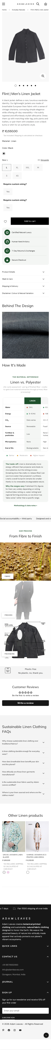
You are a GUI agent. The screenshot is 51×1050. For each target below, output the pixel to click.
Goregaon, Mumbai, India (13, 974)
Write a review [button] (25, 703)
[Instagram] (14, 1030)
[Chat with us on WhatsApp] (46, 1035)
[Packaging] (25, 639)
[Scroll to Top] (47, 1029)
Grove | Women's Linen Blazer (13, 856)
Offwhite (4, 872)
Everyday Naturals (18, 10)
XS (17, 175)
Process (8, 615)
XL (17, 167)
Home (4, 10)
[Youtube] (20, 1030)
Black (4, 153)
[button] (45, 4)
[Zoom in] (43, 76)
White (27, 872)
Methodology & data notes (25, 505)
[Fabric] (25, 561)
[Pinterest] (3, 1030)
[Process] (25, 600)
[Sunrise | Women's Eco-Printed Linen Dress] (37, 836)
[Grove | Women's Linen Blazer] (13, 836)
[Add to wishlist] (43, 17)
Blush (8, 872)
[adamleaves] (25, 4)
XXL (27, 167)
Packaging (10, 654)
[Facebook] (9, 1030)
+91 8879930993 (10, 965)
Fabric (7, 576)
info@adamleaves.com (13, 969)
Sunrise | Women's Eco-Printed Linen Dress (36, 856)
